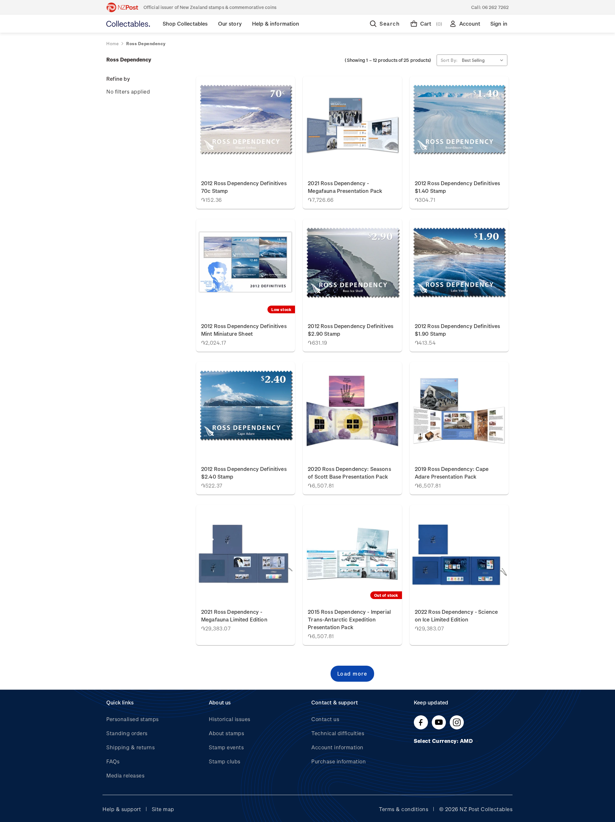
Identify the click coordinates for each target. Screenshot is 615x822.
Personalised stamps (132, 719)
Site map (163, 809)
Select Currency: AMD (444, 741)
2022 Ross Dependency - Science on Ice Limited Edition (456, 615)
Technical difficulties (337, 733)
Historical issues (229, 719)
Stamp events (226, 747)
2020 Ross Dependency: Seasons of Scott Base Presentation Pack (349, 473)
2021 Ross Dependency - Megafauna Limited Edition (234, 615)
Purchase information (338, 761)
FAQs (112, 761)
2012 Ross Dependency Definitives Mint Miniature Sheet (244, 330)
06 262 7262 (495, 7)
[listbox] (484, 60)
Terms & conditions (403, 809)
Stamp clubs (225, 761)
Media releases (125, 775)
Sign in (498, 24)
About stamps (226, 733)
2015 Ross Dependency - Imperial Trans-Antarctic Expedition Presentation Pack (349, 619)
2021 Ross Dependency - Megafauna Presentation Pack (345, 187)
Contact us (325, 719)
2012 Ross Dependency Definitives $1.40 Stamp (457, 187)
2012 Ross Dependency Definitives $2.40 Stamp (244, 473)
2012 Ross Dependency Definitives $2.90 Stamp (350, 330)
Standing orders (127, 733)
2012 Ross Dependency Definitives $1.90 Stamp (457, 330)
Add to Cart (245, 125)
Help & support (121, 809)
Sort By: (449, 60)
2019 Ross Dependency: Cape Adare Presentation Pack (452, 473)
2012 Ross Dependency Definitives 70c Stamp (244, 187)
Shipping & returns (130, 747)
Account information (337, 747)
